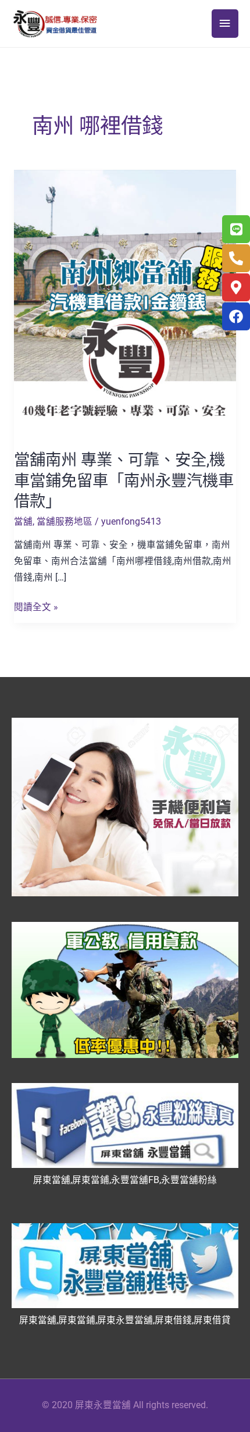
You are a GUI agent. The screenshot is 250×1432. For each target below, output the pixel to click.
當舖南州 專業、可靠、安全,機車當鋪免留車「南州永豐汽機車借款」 (124, 481)
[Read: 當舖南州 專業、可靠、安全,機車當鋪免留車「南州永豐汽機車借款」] (125, 303)
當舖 (23, 521)
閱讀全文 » (36, 606)
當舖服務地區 (64, 521)
